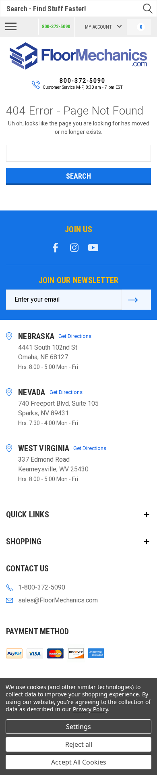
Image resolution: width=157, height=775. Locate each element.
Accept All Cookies (78, 762)
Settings (78, 726)
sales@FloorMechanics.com (58, 600)
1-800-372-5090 (41, 587)
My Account (98, 27)
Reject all (78, 744)
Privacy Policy (90, 709)
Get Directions (74, 336)
